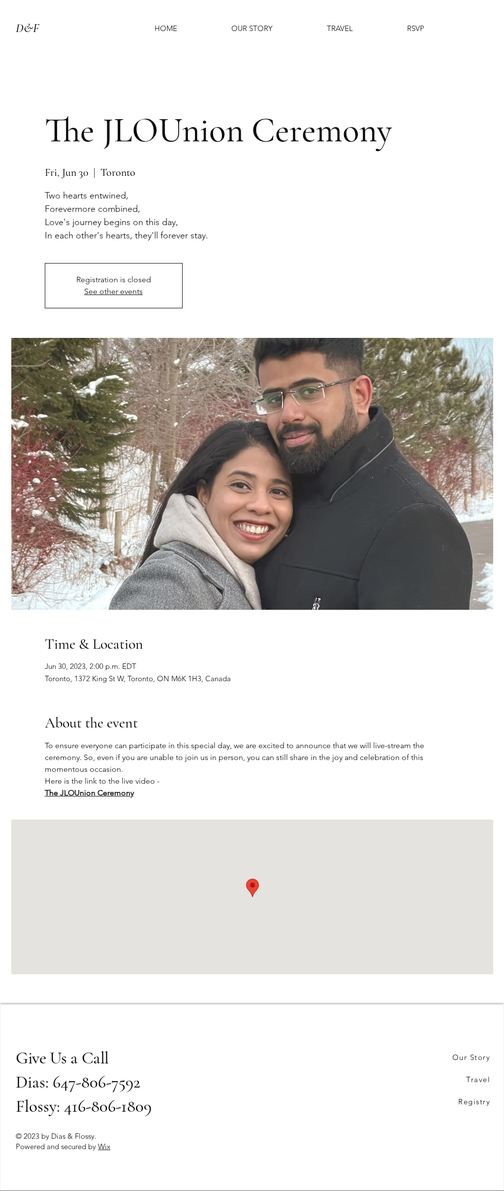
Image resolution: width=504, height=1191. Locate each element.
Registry (474, 1101)
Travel (478, 1079)
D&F (27, 28)
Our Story (471, 1057)
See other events (113, 291)
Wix (104, 1146)
